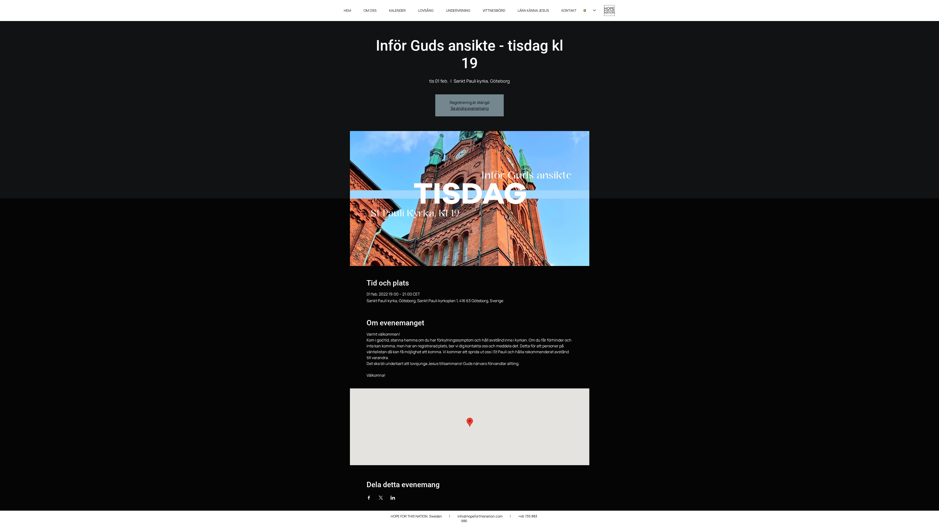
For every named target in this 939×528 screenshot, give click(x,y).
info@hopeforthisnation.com (480, 516)
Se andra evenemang (470, 108)
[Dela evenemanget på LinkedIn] (393, 498)
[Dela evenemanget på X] (381, 498)
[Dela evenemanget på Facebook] (369, 498)
